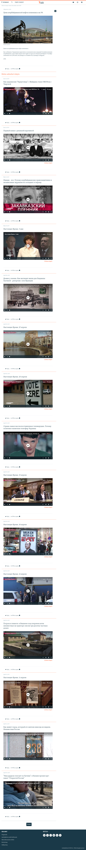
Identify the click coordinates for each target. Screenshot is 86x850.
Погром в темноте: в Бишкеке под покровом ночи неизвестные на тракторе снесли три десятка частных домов (36, 633)
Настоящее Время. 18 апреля (13, 529)
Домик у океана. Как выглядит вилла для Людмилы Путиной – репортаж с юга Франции (29, 286)
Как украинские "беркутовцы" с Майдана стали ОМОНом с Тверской (24, 89)
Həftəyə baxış (5, 845)
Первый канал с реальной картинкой (15, 136)
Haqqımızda (4, 834)
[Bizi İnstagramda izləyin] (77, 2)
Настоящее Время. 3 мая (11, 234)
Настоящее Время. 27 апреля (13, 332)
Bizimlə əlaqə (4, 842)
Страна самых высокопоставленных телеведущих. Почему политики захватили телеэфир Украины (32, 433)
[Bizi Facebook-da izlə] (82, 2)
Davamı (29, 824)
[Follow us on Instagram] (47, 835)
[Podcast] (60, 835)
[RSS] (57, 835)
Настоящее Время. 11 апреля (13, 682)
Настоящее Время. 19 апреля (13, 480)
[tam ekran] (51, 113)
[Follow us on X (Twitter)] (50, 835)
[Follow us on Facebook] (44, 835)
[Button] (7, 69)
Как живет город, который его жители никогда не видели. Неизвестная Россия (27, 734)
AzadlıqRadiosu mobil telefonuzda (9, 837)
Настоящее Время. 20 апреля (13, 382)
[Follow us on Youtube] (54, 835)
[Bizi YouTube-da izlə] (73, 2)
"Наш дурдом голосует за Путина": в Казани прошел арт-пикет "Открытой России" (27, 783)
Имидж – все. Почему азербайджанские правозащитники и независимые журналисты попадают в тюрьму (34, 187)
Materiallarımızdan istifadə (8, 839)
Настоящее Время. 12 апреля (13, 579)
